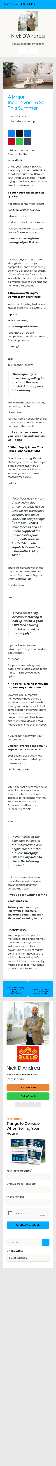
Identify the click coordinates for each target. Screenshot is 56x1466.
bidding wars (15, 412)
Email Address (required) (21, 1184)
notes (11, 597)
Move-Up (29, 121)
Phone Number (15, 1197)
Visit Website (28, 1087)
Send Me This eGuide (28, 1225)
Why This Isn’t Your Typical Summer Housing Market (41, 991)
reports (12, 314)
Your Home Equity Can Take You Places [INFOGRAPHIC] (15, 990)
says (10, 821)
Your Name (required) (19, 1171)
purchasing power (19, 769)
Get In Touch (28, 1096)
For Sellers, (17, 121)
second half (15, 160)
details (12, 483)
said (10, 359)
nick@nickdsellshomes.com (22, 1074)
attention (13, 659)
